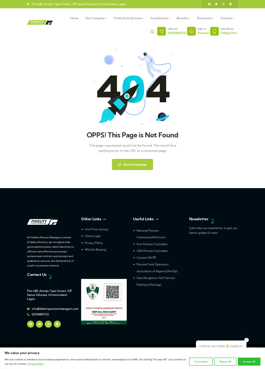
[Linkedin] (230, 4)
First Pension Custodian (152, 244)
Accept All (249, 361)
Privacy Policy (36, 363)
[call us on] (161, 31)
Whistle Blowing (95, 249)
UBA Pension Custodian (152, 251)
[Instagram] (223, 4)
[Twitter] (216, 4)
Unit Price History (96, 229)
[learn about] (214, 31)
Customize (201, 361)
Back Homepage (135, 164)
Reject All (225, 361)
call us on (173, 28)
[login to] (191, 31)
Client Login (93, 236)
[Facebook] (209, 4)
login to (202, 28)
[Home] (40, 22)
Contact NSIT (145, 257)
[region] (132, 358)
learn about (227, 28)
